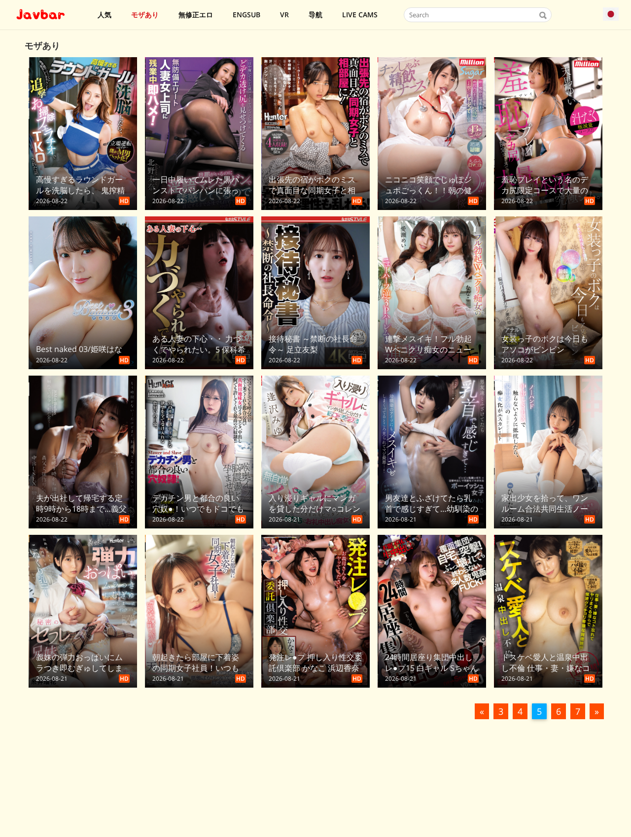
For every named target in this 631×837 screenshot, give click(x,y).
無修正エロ (195, 14)
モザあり (145, 14)
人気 (104, 14)
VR (284, 14)
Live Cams (360, 14)
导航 (315, 14)
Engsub (246, 14)
